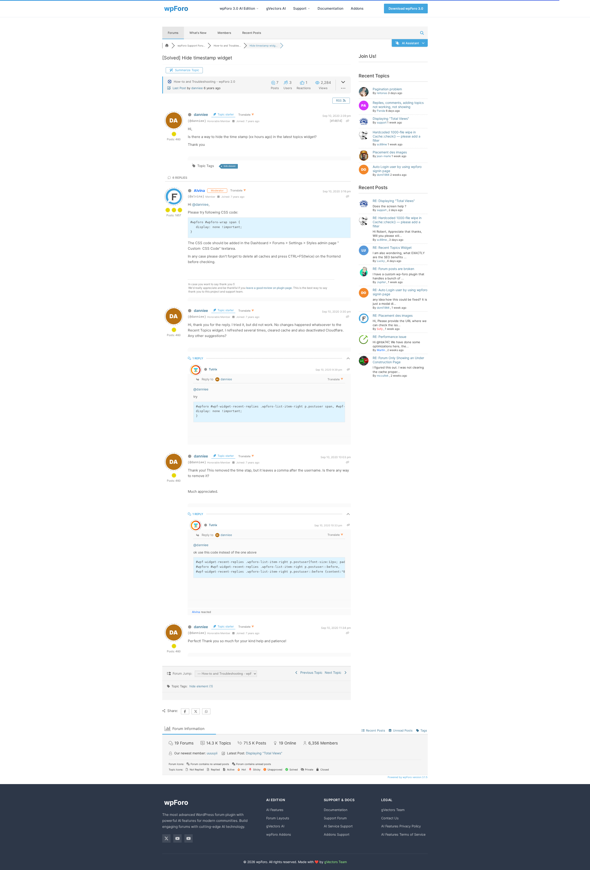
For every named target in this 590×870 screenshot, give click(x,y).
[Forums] (167, 45)
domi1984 (383, 174)
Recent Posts (251, 33)
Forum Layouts (277, 818)
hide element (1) (201, 686)
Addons (357, 8)
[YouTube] (177, 838)
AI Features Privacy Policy (401, 826)
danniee (197, 88)
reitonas (382, 93)
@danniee (200, 204)
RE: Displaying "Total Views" (394, 201)
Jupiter (381, 282)
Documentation (330, 8)
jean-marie (384, 156)
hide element (230, 166)
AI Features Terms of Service (403, 834)
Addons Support (336, 834)
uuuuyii (212, 753)
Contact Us (390, 818)
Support (300, 8)
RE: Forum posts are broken (393, 269)
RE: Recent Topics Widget (392, 247)
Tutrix (213, 369)
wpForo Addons (278, 834)
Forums (173, 33)
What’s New (197, 33)
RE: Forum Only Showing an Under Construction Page (398, 360)
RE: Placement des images (393, 315)
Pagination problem (387, 89)
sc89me (382, 144)
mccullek (383, 375)
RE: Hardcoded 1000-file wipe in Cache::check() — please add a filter (397, 222)
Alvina (199, 190)
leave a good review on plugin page (269, 288)
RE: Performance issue (389, 337)
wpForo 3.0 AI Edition (237, 8)
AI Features (274, 810)
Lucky (381, 261)
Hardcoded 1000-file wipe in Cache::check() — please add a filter (396, 136)
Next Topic (334, 672)
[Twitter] (166, 838)
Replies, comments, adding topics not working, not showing (398, 105)
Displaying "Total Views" (391, 118)
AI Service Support (338, 826)
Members (224, 33)
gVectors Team (393, 810)
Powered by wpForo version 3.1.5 (407, 777)
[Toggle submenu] (257, 8)
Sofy (380, 329)
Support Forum (335, 818)
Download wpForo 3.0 (406, 8)
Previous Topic (310, 672)
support (381, 122)
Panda (381, 110)
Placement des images (390, 152)
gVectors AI (276, 8)
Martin (381, 350)
